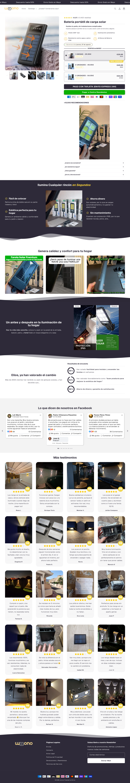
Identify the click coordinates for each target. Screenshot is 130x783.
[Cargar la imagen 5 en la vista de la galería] (50, 75)
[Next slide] (122, 274)
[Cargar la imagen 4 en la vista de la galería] (41, 75)
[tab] (58, 448)
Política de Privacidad (54, 757)
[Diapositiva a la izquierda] (7, 75)
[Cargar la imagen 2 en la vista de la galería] (23, 75)
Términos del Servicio (54, 764)
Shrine (73, 780)
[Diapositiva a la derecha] (57, 75)
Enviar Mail (106, 761)
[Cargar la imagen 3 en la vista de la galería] (32, 75)
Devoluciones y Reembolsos (56, 760)
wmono (62, 780)
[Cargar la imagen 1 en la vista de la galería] (14, 75)
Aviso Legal (50, 753)
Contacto (49, 750)
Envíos (48, 747)
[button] (32, 9)
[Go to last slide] (7, 274)
